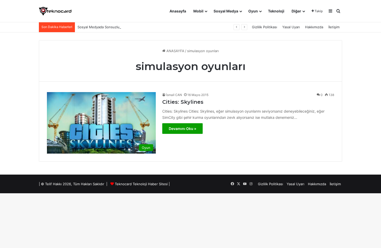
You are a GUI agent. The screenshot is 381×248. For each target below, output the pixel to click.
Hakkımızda (314, 27)
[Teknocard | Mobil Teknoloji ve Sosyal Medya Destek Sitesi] (55, 11)
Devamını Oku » (182, 128)
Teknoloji (276, 11)
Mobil (198, 11)
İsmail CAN (174, 95)
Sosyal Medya (226, 11)
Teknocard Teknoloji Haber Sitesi (141, 184)
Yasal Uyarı (291, 27)
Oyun (253, 11)
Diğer (296, 11)
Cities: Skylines (182, 102)
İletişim (334, 27)
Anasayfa (178, 11)
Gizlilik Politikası (264, 27)
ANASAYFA (174, 51)
